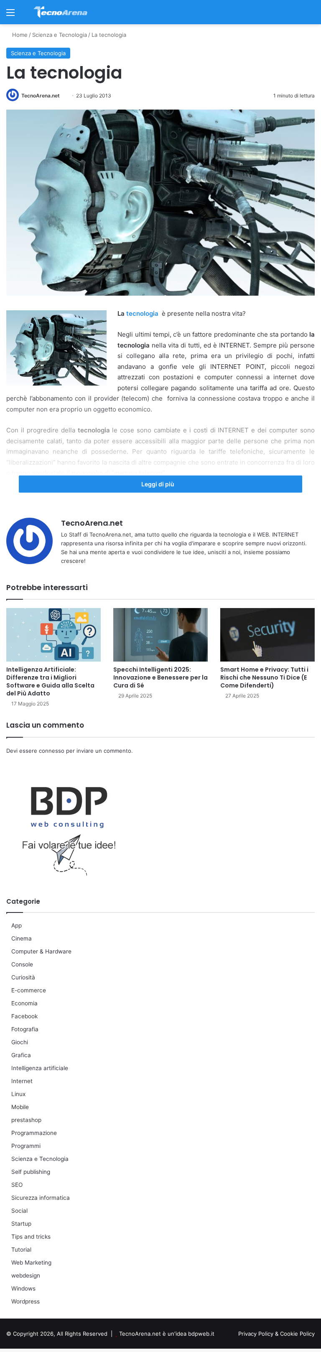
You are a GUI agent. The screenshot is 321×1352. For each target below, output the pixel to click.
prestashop (26, 1120)
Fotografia (24, 1029)
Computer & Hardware (41, 951)
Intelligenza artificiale (39, 1068)
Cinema (21, 938)
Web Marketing (31, 1262)
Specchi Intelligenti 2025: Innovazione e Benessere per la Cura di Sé (160, 677)
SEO (17, 1184)
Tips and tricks (31, 1236)
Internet (22, 1081)
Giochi (19, 1042)
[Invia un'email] (63, 95)
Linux (18, 1094)
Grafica (21, 1055)
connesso (51, 750)
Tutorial (21, 1249)
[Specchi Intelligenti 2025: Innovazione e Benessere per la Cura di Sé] (160, 634)
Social (19, 1210)
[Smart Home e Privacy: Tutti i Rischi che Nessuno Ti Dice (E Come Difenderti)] (267, 634)
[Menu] (10, 15)
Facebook (24, 1016)
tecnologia (142, 313)
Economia (24, 1003)
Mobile (20, 1107)
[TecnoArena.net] (60, 12)
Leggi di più (158, 484)
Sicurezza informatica (40, 1197)
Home (19, 34)
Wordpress (25, 1301)
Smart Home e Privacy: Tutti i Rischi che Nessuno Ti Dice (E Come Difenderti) (264, 677)
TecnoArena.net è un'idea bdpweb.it (166, 1333)
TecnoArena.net (40, 95)
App (16, 925)
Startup (21, 1223)
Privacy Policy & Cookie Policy (276, 1333)
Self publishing (30, 1171)
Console (22, 964)
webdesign (25, 1275)
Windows (23, 1288)
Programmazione (34, 1133)
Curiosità (23, 977)
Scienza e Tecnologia (59, 34)
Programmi (26, 1145)
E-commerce (28, 990)
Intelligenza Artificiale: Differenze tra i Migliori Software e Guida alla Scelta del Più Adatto (50, 681)
